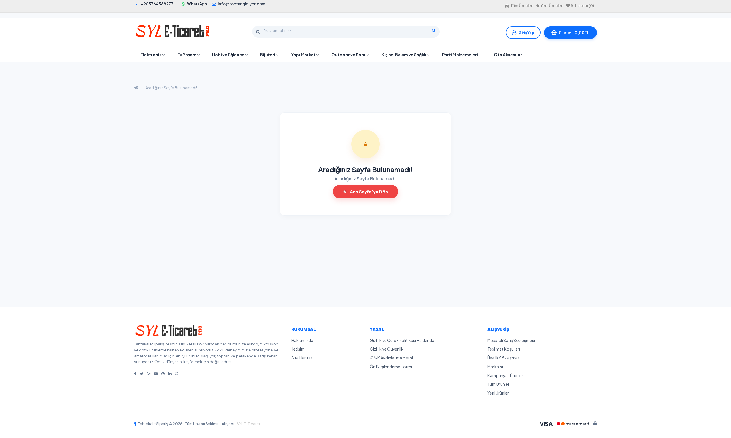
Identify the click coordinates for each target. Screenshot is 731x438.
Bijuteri (268, 54)
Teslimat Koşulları (503, 348)
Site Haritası (302, 357)
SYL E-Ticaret (248, 423)
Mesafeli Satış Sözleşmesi (511, 340)
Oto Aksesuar (508, 54)
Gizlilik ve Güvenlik (386, 348)
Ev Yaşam (187, 54)
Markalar (495, 366)
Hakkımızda (302, 340)
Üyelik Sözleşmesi (504, 357)
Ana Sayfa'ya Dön (368, 191)
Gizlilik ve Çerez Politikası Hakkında (402, 340)
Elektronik (151, 54)
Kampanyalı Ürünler (505, 375)
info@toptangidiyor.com (241, 3)
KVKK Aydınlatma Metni (391, 357)
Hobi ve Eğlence (228, 54)
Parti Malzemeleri (460, 54)
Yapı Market (303, 54)
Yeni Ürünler (498, 392)
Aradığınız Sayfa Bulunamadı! (171, 87)
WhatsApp (197, 3)
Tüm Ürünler (498, 384)
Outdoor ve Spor (348, 54)
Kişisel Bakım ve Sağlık (404, 54)
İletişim (298, 348)
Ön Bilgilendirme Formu (391, 366)
